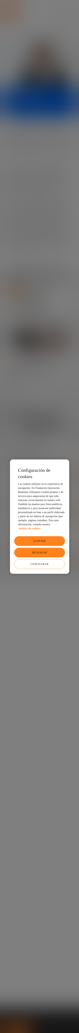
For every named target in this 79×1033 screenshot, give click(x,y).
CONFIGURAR (39, 564)
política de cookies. (30, 528)
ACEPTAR (39, 541)
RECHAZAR (39, 552)
